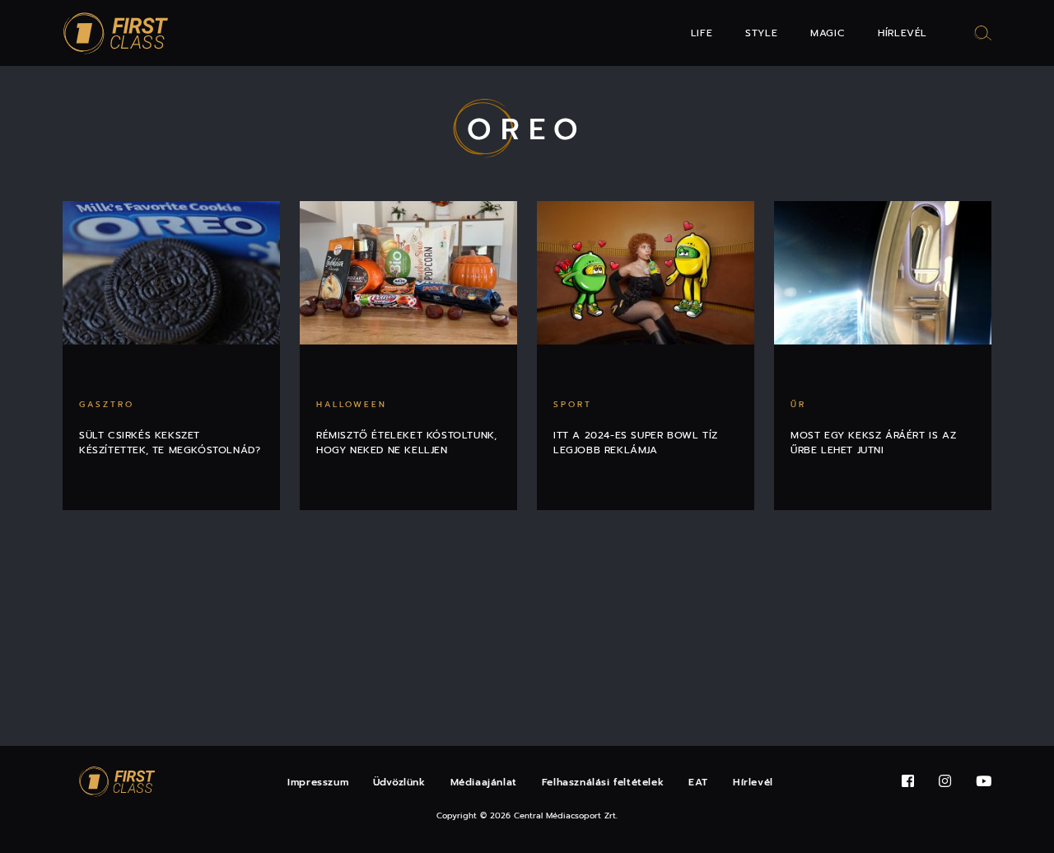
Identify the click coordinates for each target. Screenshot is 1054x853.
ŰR (798, 404)
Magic (827, 33)
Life (701, 33)
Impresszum (317, 782)
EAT (698, 782)
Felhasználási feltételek (603, 782)
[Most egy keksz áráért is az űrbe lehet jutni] (882, 272)
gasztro (106, 404)
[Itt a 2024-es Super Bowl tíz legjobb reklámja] (645, 272)
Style (761, 33)
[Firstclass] (116, 33)
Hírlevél (902, 33)
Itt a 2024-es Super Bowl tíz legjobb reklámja (635, 442)
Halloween (351, 404)
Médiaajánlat (483, 782)
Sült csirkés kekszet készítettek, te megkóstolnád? (169, 442)
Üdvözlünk (399, 782)
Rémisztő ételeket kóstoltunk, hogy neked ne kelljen (406, 442)
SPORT (572, 404)
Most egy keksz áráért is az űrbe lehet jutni (873, 442)
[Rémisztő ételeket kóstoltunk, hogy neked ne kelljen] (408, 272)
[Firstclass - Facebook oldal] (908, 782)
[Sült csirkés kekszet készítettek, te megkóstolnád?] (171, 272)
